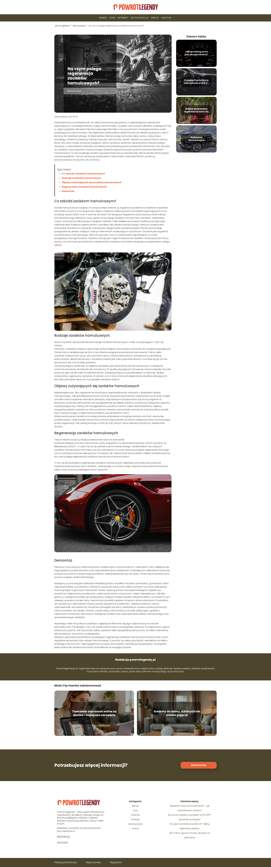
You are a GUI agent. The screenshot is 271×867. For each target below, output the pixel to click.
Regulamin (116, 862)
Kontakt (62, 842)
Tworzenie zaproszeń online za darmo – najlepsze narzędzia (94, 713)
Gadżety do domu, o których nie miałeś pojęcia (177, 713)
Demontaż (68, 191)
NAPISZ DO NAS (198, 765)
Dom (112, 17)
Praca (155, 17)
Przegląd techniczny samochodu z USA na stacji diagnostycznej (196, 82)
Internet (123, 17)
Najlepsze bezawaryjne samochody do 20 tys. (196, 139)
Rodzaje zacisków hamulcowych (81, 178)
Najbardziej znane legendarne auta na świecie (196, 110)
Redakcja (63, 836)
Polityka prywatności (65, 862)
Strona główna (62, 25)
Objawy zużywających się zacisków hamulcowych (92, 182)
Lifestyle (166, 17)
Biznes (103, 17)
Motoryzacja (139, 17)
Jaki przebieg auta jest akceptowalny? (196, 53)
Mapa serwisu (93, 862)
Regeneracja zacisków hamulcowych (84, 186)
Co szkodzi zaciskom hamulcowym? (83, 173)
